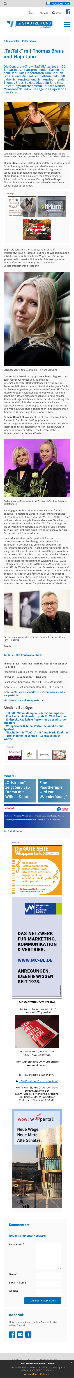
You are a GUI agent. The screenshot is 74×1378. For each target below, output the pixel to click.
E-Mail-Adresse (18, 1282)
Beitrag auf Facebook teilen (12, 1334)
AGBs (31, 1360)
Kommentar (16, 1244)
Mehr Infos (45, 1374)
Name (13, 1274)
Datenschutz (48, 1360)
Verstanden (30, 1374)
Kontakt (17, 1360)
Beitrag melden (28, 1334)
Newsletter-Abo (61, 3)
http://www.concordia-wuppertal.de (24, 700)
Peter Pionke (29, 41)
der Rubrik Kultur (13, 831)
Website (13, 1290)
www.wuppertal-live (30, 692)
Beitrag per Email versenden (20, 1334)
